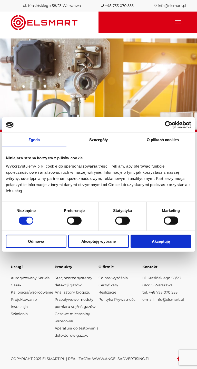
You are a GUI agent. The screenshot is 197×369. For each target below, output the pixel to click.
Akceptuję (161, 241)
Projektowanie (24, 299)
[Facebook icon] (178, 359)
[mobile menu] (178, 22)
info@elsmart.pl (172, 5)
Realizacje (107, 292)
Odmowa (36, 241)
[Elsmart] (44, 22)
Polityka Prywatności (117, 299)
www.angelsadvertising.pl (121, 358)
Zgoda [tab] (34, 140)
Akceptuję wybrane (98, 241)
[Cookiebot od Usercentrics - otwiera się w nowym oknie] (168, 125)
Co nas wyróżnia (113, 278)
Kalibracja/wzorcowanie (32, 292)
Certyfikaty (108, 285)
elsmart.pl (53, 358)
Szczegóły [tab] (98, 140)
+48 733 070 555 (119, 5)
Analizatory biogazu (72, 292)
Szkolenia (19, 314)
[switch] (74, 221)
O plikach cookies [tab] (163, 140)
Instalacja (19, 306)
